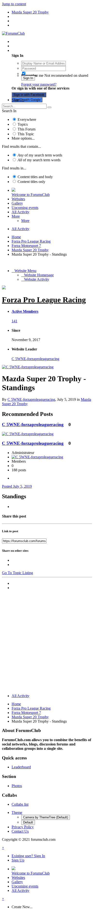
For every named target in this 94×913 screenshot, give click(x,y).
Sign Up (18, 100)
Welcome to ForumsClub (31, 195)
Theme (17, 812)
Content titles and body (35, 177)
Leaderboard (21, 767)
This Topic (26, 134)
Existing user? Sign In (29, 50)
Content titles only (31, 182)
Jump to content (14, 4)
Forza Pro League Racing (44, 299)
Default (28, 822)
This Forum (26, 129)
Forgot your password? (38, 84)
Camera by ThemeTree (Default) (45, 817)
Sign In (28, 78)
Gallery (17, 203)
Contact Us (20, 831)
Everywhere (27, 119)
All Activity (20, 212)
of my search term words (40, 155)
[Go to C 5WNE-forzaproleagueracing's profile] (28, 367)
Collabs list (20, 804)
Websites (18, 199)
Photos (17, 786)
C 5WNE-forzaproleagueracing (35, 359)
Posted (17, 486)
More (16, 216)
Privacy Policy (23, 827)
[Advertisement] (47, 643)
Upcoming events (25, 208)
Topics (23, 124)
